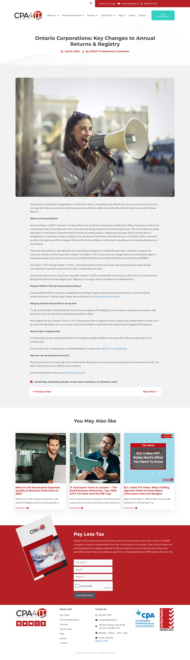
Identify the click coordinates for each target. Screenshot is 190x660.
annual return (77, 382)
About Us (51, 15)
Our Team (65, 615)
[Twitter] (25, 623)
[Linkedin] (43, 623)
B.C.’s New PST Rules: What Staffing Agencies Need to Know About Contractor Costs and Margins (146, 490)
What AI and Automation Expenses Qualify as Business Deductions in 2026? (38, 490)
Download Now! (84, 595)
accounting (40, 382)
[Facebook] (19, 623)
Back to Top (101, 641)
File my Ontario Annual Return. (105, 296)
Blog (121, 15)
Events (132, 15)
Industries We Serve (71, 15)
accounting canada (58, 382)
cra (98, 382)
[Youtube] (31, 623)
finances (105, 382)
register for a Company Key (114, 348)
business (90, 382)
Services (91, 15)
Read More (21, 508)
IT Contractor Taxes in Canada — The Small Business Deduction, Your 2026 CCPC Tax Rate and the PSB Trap (93, 490)
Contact (142, 15)
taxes (114, 382)
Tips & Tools (107, 15)
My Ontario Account (75, 372)
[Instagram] (37, 623)
